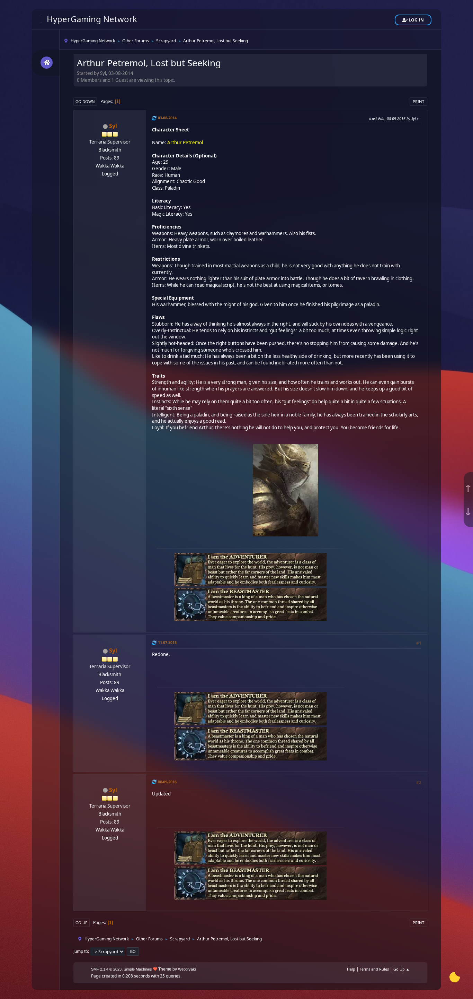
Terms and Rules (374, 969)
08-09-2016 (167, 781)
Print (418, 101)
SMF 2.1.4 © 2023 (106, 969)
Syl (113, 126)
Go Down (85, 101)
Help (351, 969)
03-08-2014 (167, 117)
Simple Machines (138, 969)
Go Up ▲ (401, 969)
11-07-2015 (167, 642)
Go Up (81, 922)
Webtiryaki (187, 969)
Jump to (80, 951)
